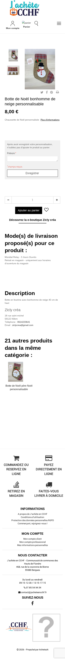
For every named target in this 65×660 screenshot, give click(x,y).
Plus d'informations (50, 119)
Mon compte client (32, 539)
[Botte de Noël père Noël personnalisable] (13, 55)
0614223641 (23, 322)
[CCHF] (32, 8)
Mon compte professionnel (32, 542)
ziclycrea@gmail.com (22, 325)
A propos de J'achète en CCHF (32, 514)
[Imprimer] (57, 92)
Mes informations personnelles (32, 545)
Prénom (11, 153)
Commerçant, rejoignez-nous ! (32, 523)
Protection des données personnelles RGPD (32, 520)
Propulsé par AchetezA (37, 649)
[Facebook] (32, 604)
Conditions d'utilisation (32, 517)
